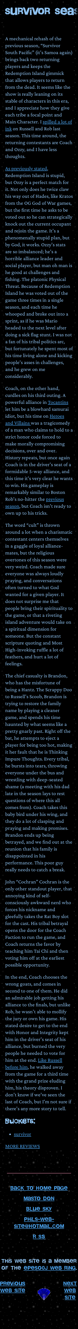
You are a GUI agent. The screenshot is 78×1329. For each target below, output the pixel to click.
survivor (22, 1134)
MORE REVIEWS (22, 1146)
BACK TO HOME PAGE (39, 1188)
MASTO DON (39, 1198)
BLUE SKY (39, 1209)
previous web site (12, 1287)
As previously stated (26, 168)
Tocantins (58, 402)
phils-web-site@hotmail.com (39, 1222)
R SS (39, 1236)
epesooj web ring (50, 1268)
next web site (70, 1290)
